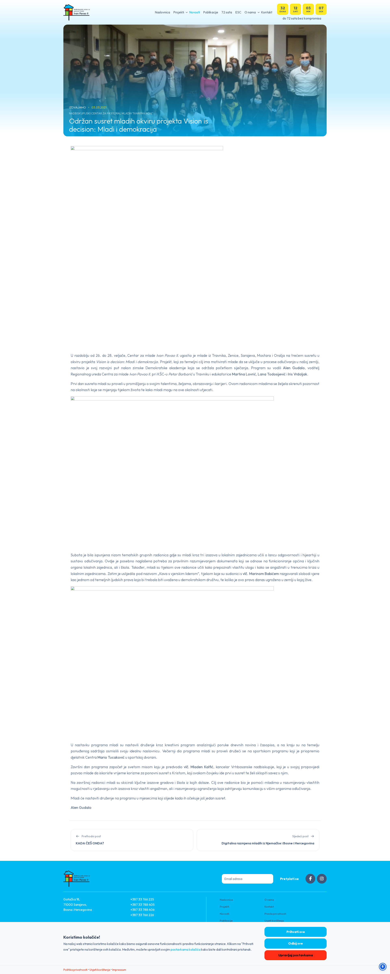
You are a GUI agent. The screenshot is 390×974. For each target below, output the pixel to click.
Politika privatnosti (75, 970)
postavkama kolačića (185, 949)
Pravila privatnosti (275, 913)
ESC (238, 12)
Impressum (119, 970)
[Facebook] (310, 879)
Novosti (194, 12)
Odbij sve (295, 943)
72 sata (226, 12)
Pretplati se (289, 879)
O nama (250, 12)
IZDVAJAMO (78, 107)
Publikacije (210, 12)
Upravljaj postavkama (295, 955)
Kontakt (266, 12)
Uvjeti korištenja (274, 920)
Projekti (178, 12)
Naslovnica (162, 12)
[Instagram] (322, 879)
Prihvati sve (295, 932)
